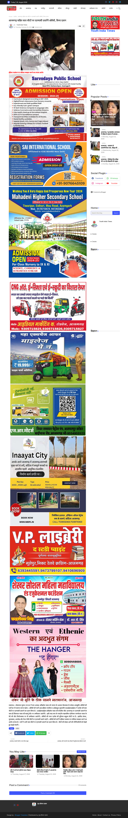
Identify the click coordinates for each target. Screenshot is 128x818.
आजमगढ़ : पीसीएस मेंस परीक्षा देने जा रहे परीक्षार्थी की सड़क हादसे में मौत (109, 160)
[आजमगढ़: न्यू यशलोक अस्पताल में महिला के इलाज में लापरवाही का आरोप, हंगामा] (95, 132)
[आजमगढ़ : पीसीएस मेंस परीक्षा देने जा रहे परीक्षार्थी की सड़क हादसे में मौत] (95, 159)
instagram (99, 183)
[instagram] (116, 2)
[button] (119, 8)
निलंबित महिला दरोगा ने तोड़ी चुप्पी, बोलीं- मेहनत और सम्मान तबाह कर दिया (73, 771)
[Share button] (49, 733)
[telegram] (120, 2)
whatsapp (114, 178)
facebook (99, 178)
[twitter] (109, 2)
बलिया (60, 8)
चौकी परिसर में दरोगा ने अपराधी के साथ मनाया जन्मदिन (46, 771)
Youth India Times (103, 30)
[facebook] (106, 2)
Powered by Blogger (99, 192)
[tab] (21, 8)
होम (21, 8)
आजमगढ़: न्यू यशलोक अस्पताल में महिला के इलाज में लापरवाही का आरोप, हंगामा (110, 133)
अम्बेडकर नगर (94, 8)
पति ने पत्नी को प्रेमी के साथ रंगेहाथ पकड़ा (20, 771)
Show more (81, 751)
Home (10, 16)
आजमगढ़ (28, 8)
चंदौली (103, 8)
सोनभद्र (83, 8)
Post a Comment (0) (48, 793)
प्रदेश (111, 8)
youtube (114, 183)
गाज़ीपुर (43, 8)
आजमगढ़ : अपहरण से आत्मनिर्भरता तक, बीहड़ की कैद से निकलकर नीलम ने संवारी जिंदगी (110, 147)
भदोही (75, 8)
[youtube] (113, 2)
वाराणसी (51, 8)
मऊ (36, 8)
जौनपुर (67, 8)
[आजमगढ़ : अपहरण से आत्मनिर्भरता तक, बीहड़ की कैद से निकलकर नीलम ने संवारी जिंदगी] (95, 146)
